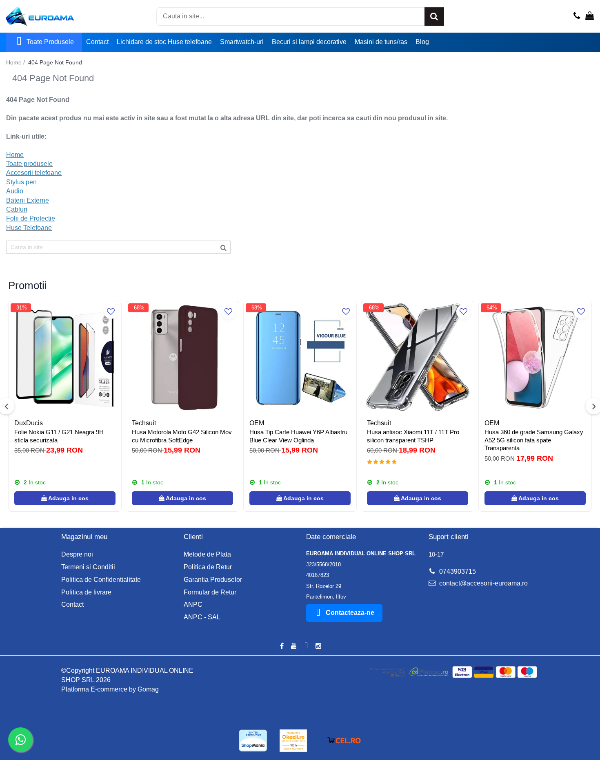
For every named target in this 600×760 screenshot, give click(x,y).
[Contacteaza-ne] (577, 16)
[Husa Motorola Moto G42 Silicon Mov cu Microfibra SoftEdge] (182, 357)
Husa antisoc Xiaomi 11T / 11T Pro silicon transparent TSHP (413, 436)
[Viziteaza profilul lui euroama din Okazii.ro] (293, 740)
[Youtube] (294, 646)
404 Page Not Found (55, 62)
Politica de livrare (86, 592)
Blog (422, 41)
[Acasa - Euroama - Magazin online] (47, 16)
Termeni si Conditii (88, 566)
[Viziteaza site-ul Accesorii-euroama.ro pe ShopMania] (253, 740)
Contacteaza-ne (350, 612)
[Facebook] (281, 646)
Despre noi (77, 554)
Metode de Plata (207, 554)
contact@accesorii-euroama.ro (483, 583)
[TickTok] (306, 646)
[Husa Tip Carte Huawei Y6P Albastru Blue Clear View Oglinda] (300, 357)
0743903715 (457, 571)
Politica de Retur (208, 566)
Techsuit (144, 423)
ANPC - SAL (202, 617)
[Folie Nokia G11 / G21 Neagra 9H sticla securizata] (65, 357)
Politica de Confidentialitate (101, 579)
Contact (97, 41)
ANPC (193, 604)
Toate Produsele (50, 41)
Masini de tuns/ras (381, 41)
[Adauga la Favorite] (111, 312)
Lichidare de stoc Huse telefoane (164, 41)
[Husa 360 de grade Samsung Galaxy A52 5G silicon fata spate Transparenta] (535, 357)
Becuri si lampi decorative (309, 41)
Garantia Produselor (213, 579)
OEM (256, 423)
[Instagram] (318, 646)
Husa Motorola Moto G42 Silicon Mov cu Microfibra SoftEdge (182, 436)
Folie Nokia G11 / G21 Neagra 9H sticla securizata (59, 436)
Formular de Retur (210, 592)
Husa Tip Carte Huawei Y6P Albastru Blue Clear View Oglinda (298, 436)
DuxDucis (28, 423)
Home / (16, 62)
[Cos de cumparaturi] (589, 16)
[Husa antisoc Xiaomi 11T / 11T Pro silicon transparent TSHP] (417, 357)
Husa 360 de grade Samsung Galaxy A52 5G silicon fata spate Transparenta (533, 440)
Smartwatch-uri (242, 41)
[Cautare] (434, 16)
